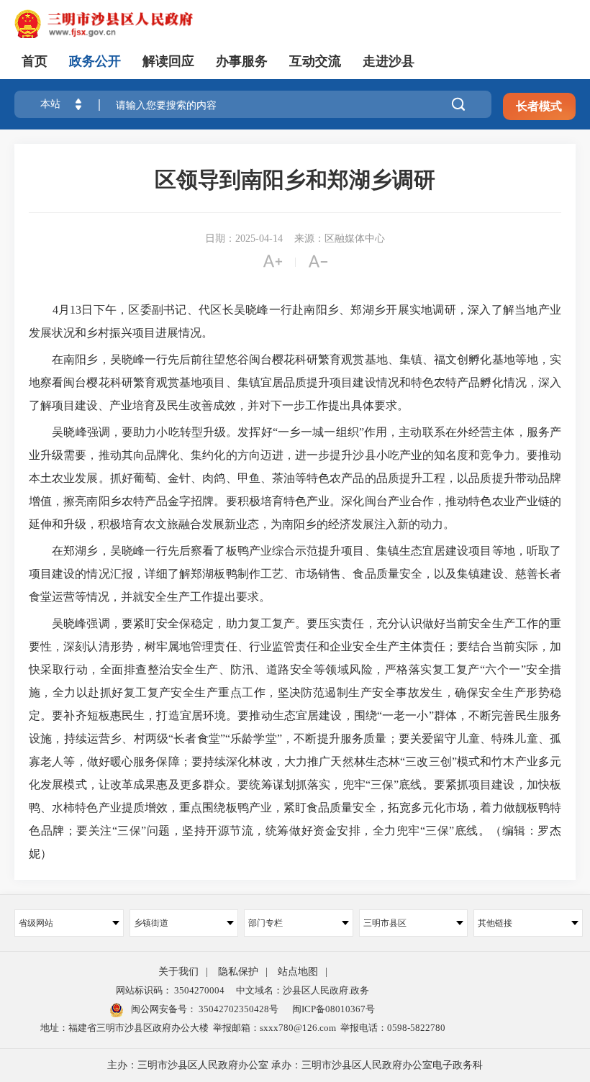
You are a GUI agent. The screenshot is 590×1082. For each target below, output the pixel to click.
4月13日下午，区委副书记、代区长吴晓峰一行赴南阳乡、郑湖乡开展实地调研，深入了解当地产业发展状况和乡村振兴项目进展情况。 (295, 321)
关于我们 (178, 971)
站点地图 (298, 971)
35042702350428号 (237, 1009)
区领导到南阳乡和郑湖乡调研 (295, 179)
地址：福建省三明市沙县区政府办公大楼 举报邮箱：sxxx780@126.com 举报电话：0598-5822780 (242, 1027)
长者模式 (539, 106)
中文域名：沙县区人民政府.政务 (302, 990)
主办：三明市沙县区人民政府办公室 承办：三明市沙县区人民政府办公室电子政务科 (295, 1065)
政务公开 (95, 61)
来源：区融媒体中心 (339, 238)
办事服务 (242, 61)
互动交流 (315, 61)
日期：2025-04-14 (244, 238)
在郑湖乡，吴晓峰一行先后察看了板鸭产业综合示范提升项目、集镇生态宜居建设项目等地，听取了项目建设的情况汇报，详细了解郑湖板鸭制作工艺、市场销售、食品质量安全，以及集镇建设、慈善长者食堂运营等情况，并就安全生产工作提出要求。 (295, 574)
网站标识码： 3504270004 (170, 990)
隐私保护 (238, 971)
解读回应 (168, 61)
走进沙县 (388, 61)
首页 (34, 61)
